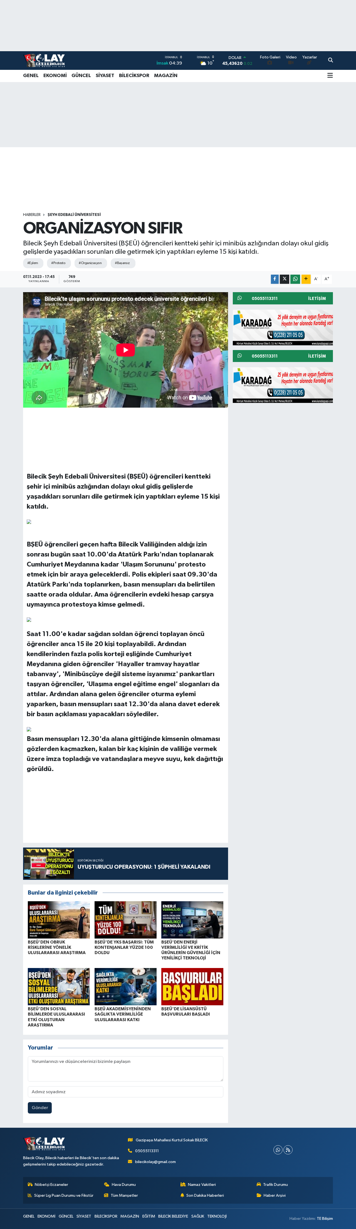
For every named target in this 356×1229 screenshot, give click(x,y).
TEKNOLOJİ (217, 1216)
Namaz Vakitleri (202, 1185)
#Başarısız (122, 263)
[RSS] (288, 1149)
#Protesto (58, 263)
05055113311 (147, 1151)
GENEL (31, 75)
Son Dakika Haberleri (205, 1195)
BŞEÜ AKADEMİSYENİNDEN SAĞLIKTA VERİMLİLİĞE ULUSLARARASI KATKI (123, 1014)
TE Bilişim (325, 1218)
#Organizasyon (90, 263)
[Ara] (330, 60)
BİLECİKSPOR (134, 75)
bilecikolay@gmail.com (155, 1162)
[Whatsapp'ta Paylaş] (295, 279)
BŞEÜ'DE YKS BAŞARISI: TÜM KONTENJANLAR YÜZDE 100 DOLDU (124, 947)
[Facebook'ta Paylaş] (275, 279)
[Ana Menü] (330, 76)
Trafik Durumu (275, 1185)
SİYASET (105, 75)
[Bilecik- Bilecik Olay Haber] (44, 60)
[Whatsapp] (278, 1149)
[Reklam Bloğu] (285, 327)
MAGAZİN (165, 75)
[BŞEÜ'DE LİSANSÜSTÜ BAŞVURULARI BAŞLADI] (192, 986)
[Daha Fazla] (306, 279)
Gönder (40, 1107)
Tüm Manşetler (124, 1195)
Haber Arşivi (275, 1195)
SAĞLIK (197, 1216)
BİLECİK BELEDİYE (173, 1216)
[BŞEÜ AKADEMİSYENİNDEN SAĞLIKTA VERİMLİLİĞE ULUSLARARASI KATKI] (126, 986)
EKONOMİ (55, 75)
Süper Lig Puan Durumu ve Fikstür (63, 1195)
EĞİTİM (148, 1216)
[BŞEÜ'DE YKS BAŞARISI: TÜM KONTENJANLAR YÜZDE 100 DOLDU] (126, 919)
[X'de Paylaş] (284, 279)
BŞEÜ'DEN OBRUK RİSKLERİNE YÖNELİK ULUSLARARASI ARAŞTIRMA (57, 947)
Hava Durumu (124, 1185)
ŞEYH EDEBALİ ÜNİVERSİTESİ (74, 215)
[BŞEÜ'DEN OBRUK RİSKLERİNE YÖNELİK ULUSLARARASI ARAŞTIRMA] (59, 919)
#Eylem (32, 263)
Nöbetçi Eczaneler (51, 1185)
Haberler (32, 215)
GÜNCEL (81, 75)
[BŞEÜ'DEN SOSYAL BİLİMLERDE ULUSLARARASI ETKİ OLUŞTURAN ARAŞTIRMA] (59, 986)
